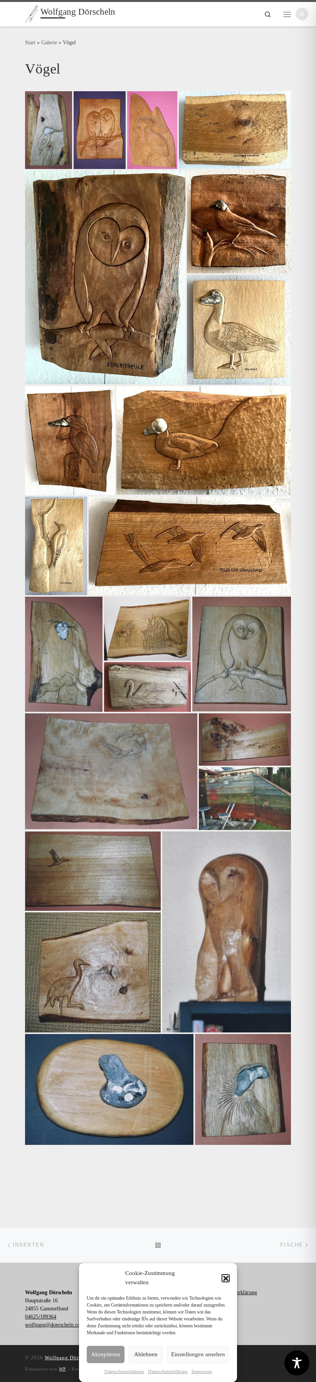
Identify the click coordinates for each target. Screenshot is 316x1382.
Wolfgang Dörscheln (69, 1357)
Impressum (202, 1371)
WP (62, 1369)
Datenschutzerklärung (124, 1371)
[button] (225, 1278)
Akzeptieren (105, 1354)
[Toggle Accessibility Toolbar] (297, 1363)
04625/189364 (40, 1317)
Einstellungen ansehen (198, 1354)
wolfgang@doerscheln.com (54, 1325)
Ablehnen (146, 1354)
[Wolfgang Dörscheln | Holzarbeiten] (31, 13)
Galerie (49, 42)
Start (30, 42)
